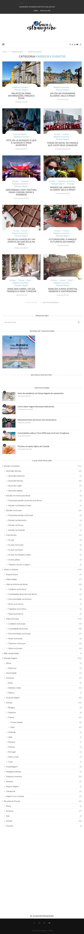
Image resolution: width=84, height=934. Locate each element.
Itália (45, 737)
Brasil (45, 683)
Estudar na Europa (44, 510)
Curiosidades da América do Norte (45, 594)
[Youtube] (77, 44)
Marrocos (45, 668)
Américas (44, 678)
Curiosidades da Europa (45, 629)
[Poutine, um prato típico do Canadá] (8, 449)
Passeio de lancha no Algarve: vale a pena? (62, 188)
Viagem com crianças (44, 796)
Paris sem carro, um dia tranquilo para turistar (21, 290)
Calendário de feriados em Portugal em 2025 (37, 3)
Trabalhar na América (45, 609)
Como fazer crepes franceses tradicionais (36, 407)
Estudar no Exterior (43, 466)
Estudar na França (45, 525)
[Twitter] (72, 44)
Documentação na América (45, 599)
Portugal (45, 752)
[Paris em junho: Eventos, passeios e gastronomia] (63, 267)
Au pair (45, 540)
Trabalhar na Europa (45, 643)
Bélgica (45, 707)
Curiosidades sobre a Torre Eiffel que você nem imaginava (43, 433)
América (44, 811)
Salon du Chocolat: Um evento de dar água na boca (21, 241)
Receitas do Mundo (43, 801)
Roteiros (44, 781)
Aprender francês (45, 481)
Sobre (36, 10)
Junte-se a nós (45, 10)
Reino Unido (45, 757)
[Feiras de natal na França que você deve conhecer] (63, 121)
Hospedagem (44, 767)
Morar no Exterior (43, 569)
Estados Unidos (45, 688)
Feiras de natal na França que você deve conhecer (62, 144)
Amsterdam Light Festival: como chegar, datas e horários (21, 192)
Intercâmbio (44, 535)
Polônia (45, 747)
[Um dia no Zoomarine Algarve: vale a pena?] (63, 74)
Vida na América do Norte (44, 584)
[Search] (81, 44)
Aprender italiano (45, 491)
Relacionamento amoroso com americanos (37, 420)
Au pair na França (45, 550)
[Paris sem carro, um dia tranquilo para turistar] (21, 267)
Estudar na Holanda (45, 530)
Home (4, 52)
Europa (44, 703)
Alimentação (44, 673)
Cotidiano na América (45, 589)
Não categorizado (43, 653)
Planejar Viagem (17, 52)
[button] (21, 3)
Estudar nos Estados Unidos (45, 505)
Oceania (44, 826)
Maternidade (44, 579)
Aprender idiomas (44, 471)
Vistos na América (45, 614)
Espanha (45, 712)
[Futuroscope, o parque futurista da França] (63, 217)
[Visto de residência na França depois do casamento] (8, 396)
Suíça (45, 762)
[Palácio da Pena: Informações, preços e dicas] (21, 74)
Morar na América (45, 604)
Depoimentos (44, 574)
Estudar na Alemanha (45, 520)
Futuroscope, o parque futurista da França (63, 240)
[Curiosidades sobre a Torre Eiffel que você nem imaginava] (8, 436)
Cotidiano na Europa (45, 624)
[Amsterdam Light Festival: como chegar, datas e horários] (21, 168)
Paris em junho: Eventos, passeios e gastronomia (62, 290)
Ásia (44, 816)
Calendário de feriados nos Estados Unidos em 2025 (39, 7)
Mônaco (45, 742)
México (45, 693)
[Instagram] (74, 44)
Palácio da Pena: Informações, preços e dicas (21, 95)
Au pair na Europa (45, 545)
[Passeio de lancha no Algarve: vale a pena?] (63, 168)
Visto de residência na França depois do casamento (41, 393)
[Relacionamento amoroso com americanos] (8, 423)
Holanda (45, 732)
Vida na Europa (44, 619)
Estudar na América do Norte (44, 496)
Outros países (45, 560)
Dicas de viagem (44, 698)
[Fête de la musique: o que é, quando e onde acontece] (21, 121)
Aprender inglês (45, 486)
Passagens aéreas (44, 772)
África (44, 663)
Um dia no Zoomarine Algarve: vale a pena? (62, 94)
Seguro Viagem (44, 786)
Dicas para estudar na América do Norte (45, 500)
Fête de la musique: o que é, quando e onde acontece (21, 142)
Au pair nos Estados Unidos (45, 555)
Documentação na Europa (45, 634)
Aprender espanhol (45, 476)
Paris (46, 727)
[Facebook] (34, 923)
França (45, 717)
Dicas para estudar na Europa (45, 515)
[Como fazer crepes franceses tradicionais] (8, 409)
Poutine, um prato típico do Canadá (33, 446)
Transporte (44, 791)
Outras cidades (46, 722)
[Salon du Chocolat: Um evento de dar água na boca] (21, 217)
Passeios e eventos (44, 777)
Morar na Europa (45, 638)
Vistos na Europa (45, 648)
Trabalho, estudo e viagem (45, 565)
